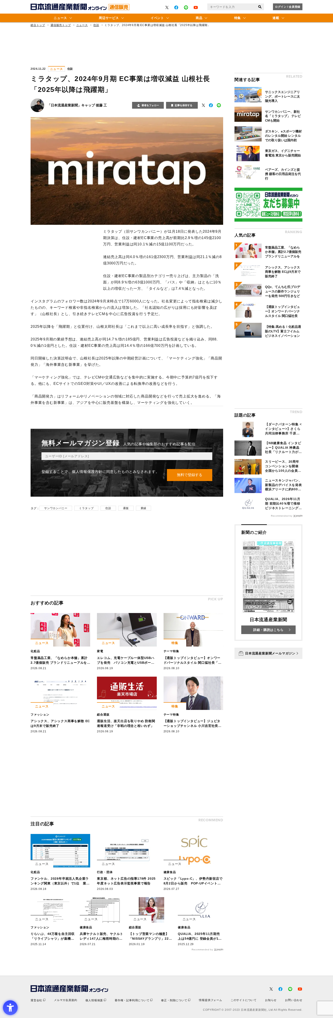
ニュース (60, 18)
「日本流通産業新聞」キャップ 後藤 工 (77, 105)
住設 (96, 25)
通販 (126, 508)
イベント (157, 18)
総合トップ (38, 25)
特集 (237, 18)
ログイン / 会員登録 (287, 6)
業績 (144, 508)
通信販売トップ (61, 25)
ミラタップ (86, 508)
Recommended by (202, 949)
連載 (276, 18)
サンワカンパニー (55, 508)
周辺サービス (109, 18)
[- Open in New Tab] (167, 7)
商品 (199, 18)
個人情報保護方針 (87, 472)
